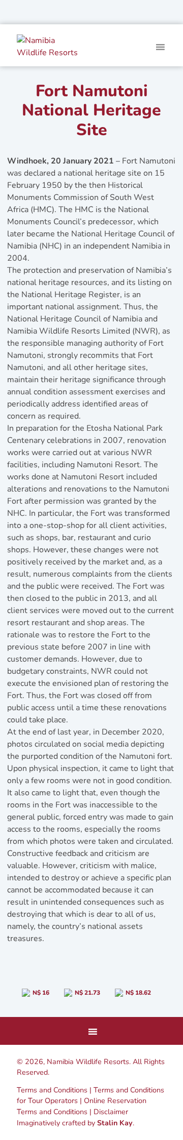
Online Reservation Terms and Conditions (81, 1106)
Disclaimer (111, 1112)
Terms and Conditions (52, 1090)
